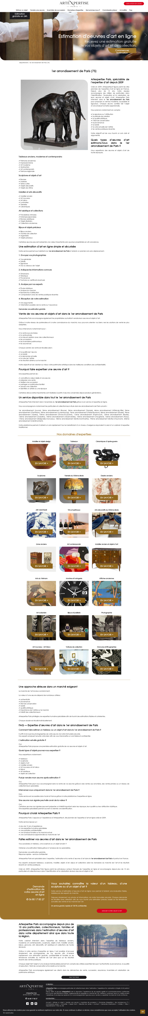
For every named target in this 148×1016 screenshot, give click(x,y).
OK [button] (143, 1011)
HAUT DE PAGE (74, 977)
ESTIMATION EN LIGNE (134, 4)
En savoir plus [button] (8, 1013)
